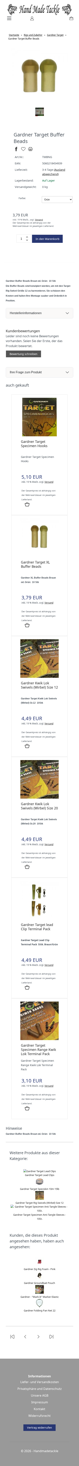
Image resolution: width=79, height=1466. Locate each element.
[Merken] (23, 150)
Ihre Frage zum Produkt (26, 372)
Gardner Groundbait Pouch (39, 1283)
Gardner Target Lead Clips (39, 1175)
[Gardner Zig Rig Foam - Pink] (39, 1265)
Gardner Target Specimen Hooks (34, 443)
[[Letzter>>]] (51, 1339)
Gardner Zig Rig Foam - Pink (39, 1269)
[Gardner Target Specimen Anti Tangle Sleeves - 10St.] (39, 1210)
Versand (39, 219)
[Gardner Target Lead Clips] (39, 1171)
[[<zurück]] (25, 1339)
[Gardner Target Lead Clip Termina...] (39, 918)
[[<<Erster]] (12, 1339)
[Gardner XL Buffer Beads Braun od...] (39, 556)
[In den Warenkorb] (27, 504)
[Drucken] (30, 150)
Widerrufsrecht (39, 1416)
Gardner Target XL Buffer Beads (35, 564)
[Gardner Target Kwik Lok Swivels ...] (39, 677)
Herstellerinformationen (26, 313)
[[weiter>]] (38, 1339)
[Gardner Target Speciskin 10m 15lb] (39, 1185)
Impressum (39, 1402)
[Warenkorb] (70, 19)
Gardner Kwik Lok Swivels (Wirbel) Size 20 (39, 806)
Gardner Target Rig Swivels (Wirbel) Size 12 (39, 1202)
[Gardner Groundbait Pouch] (39, 1279)
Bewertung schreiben (23, 354)
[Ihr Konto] (30, 19)
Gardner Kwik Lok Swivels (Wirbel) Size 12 (39, 685)
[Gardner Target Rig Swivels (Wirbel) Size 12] (39, 1198)
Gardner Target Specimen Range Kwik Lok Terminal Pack (38, 1049)
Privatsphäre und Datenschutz (39, 1389)
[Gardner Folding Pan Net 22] (39, 1306)
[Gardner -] (39, 1292)
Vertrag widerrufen (39, 1427)
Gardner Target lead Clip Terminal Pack (37, 926)
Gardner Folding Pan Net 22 (39, 1310)
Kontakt (39, 1409)
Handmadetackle (46, 1451)
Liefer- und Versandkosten (39, 1382)
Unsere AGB (39, 1395)
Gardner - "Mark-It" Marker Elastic (40, 1297)
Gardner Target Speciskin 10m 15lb (39, 1189)
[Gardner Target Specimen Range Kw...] (39, 1039)
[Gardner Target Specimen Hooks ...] (39, 435)
